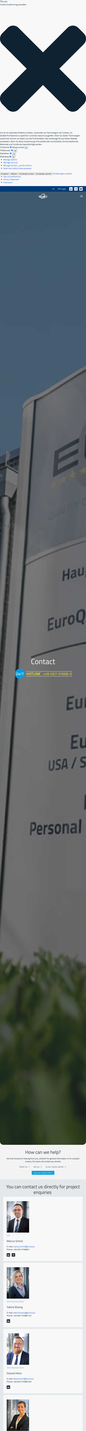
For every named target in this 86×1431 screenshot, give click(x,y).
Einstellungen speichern (44, 174)
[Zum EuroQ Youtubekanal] (81, 189)
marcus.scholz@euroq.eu (24, 1246)
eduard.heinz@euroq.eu (23, 1378)
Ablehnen (14, 174)
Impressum (8, 182)
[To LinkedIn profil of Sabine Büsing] (8, 1321)
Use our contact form (43, 1172)
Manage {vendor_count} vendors (17, 165)
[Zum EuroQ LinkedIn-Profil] (71, 189)
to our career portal (55, 1166)
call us (36, 1166)
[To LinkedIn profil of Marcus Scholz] (8, 1255)
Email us (23, 1166)
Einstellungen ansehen (26, 174)
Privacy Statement (11, 179)
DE (53, 189)
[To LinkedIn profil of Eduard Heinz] (8, 1387)
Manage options (10, 159)
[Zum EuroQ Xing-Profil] (76, 189)
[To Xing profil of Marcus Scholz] (13, 1255)
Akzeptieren (5, 174)
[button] (43, 68)
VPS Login (62, 188)
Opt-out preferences (12, 176)
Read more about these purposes (17, 168)
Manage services (10, 162)
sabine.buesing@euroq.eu (24, 1312)
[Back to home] (43, 196)
